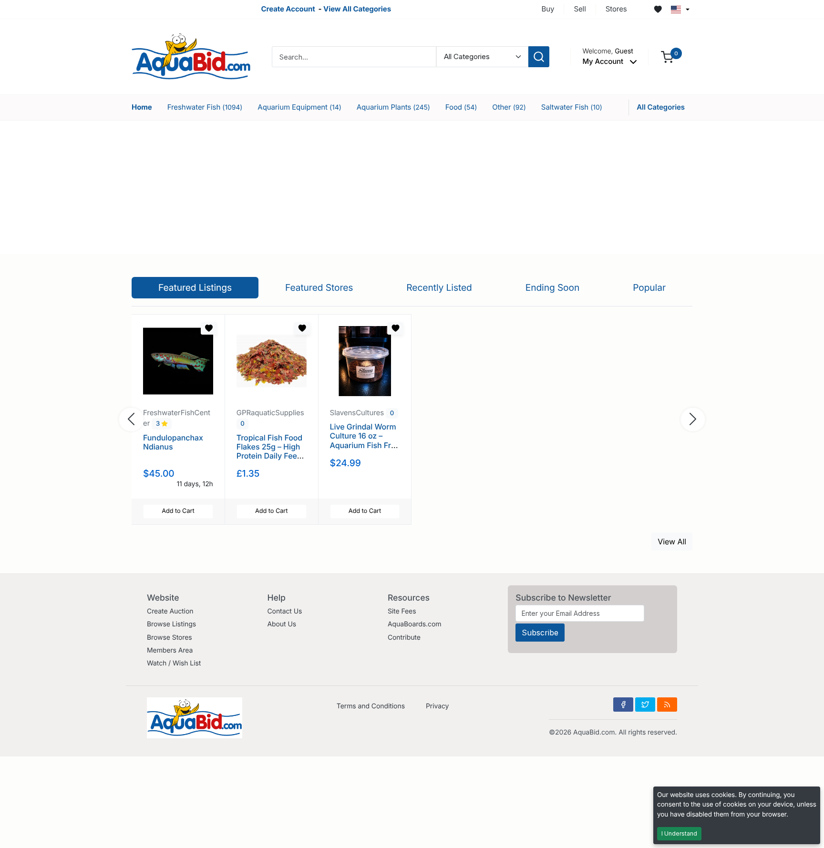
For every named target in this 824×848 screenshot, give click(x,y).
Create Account (288, 8)
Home (142, 107)
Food (461, 107)
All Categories (661, 107)
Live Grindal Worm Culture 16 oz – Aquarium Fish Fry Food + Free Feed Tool (363, 445)
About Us (281, 624)
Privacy (437, 706)
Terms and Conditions (371, 706)
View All (672, 541)
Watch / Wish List (174, 663)
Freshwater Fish (205, 107)
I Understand (679, 833)
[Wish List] (658, 9)
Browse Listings (171, 624)
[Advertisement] (412, 187)
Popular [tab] (649, 287)
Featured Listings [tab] (195, 287)
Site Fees (402, 611)
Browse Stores (169, 637)
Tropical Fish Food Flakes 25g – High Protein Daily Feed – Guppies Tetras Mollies (269, 456)
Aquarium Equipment (299, 107)
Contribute (404, 637)
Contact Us (284, 611)
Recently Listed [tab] (439, 287)
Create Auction (170, 611)
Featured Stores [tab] (319, 287)
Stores (616, 8)
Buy (548, 8)
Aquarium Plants (393, 107)
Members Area (170, 650)
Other (509, 107)
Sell (580, 8)
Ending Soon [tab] (552, 287)
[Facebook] (623, 704)
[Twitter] (645, 704)
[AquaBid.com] (191, 56)
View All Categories (357, 8)
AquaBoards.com (415, 624)
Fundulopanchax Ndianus (173, 442)
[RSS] (667, 704)
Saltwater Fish (571, 107)
